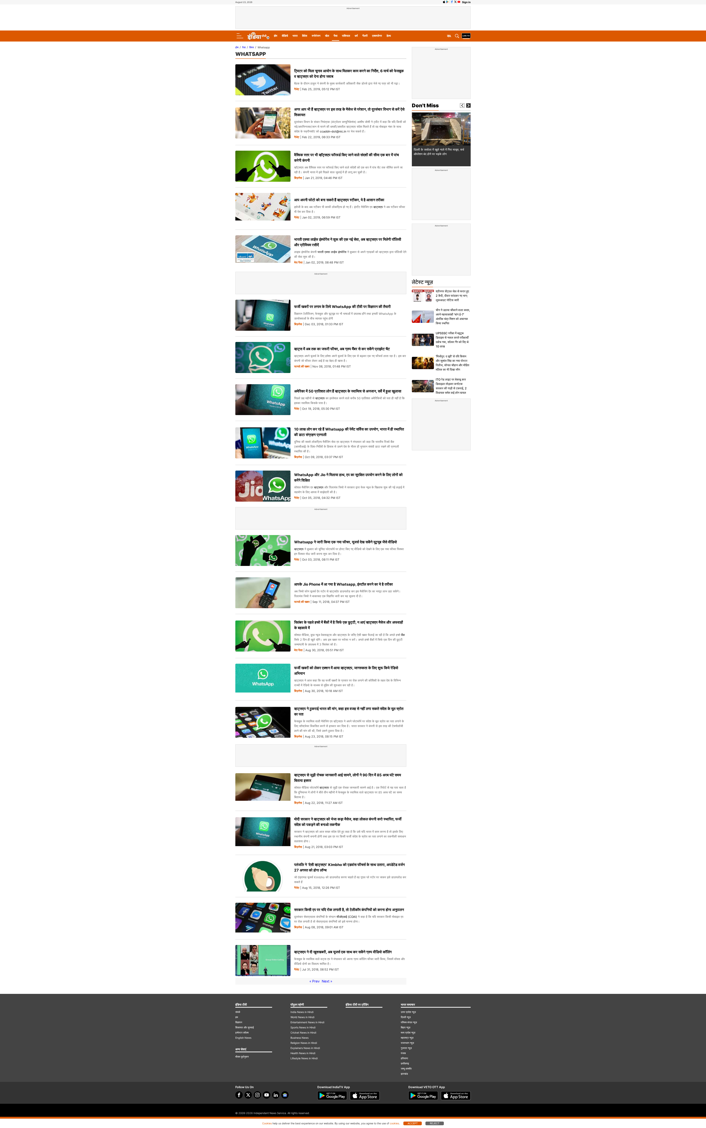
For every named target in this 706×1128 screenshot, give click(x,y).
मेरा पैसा (298, 262)
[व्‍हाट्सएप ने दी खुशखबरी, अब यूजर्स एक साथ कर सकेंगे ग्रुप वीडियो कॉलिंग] (262, 960)
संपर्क (237, 1012)
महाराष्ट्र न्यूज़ (407, 1037)
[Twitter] (248, 1095)
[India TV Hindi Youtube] (459, 2)
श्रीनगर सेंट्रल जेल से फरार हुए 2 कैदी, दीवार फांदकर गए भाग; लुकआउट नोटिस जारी (452, 295)
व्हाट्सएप (378, 207)
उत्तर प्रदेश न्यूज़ (408, 1012)
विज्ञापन (238, 1022)
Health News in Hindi (302, 1053)
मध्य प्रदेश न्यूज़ (408, 1032)
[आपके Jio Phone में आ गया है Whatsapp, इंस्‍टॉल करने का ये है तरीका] (262, 592)
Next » (327, 981)
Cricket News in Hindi (303, 1032)
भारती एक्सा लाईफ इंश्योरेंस (332, 252)
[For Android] (423, 1095)
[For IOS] (456, 1095)
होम (275, 35)
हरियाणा (404, 1058)
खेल (327, 35)
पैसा (335, 35)
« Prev (314, 981)
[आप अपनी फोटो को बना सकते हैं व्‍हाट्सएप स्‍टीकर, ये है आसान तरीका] (262, 208)
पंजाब (403, 1053)
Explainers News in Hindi (305, 1048)
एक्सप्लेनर (377, 35)
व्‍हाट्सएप (320, 398)
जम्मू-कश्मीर (406, 1068)
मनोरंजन (316, 35)
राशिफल (346, 35)
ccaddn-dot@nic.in (333, 131)
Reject (434, 1123)
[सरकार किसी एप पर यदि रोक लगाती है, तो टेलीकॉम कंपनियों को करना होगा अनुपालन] (262, 918)
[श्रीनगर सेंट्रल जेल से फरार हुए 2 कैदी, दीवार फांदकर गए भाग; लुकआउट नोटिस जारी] (423, 296)
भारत (295, 35)
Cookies (267, 1123)
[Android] (447, 2)
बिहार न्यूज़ (405, 1027)
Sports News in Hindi (302, 1027)
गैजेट (296, 89)
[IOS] (444, 2)
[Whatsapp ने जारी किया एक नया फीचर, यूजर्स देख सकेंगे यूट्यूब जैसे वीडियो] (262, 550)
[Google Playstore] (332, 1095)
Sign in (466, 2)
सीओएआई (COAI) (346, 917)
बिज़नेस (298, 178)
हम (236, 1017)
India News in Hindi (301, 1012)
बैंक (403, 635)
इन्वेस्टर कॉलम (242, 1032)
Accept (413, 1123)
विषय (251, 47)
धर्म (356, 35)
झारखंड (404, 1073)
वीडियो (285, 35)
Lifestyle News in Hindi (304, 1058)
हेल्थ (389, 35)
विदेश (304, 35)
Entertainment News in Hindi (307, 1022)
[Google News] (285, 1095)
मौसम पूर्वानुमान (242, 1056)
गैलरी (365, 35)
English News (243, 1037)
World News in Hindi (302, 1017)
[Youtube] (266, 1095)
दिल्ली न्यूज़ (406, 1017)
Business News (299, 1037)
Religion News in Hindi (303, 1042)
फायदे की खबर (302, 366)
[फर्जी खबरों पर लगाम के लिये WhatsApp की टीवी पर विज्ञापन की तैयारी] (262, 315)
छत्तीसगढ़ (405, 1063)
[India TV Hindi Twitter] (455, 2)
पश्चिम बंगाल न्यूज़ (409, 1022)
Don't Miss (425, 105)
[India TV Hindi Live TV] (466, 36)
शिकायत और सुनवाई (244, 1027)
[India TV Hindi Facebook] (452, 2)
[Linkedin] (275, 1095)
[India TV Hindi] (258, 36)
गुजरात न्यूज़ (406, 1048)
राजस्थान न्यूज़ (407, 1042)
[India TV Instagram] (257, 1095)
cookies (394, 1123)
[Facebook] (239, 1095)
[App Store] (365, 1095)
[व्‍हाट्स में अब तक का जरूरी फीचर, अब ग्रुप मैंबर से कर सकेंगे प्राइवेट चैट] (262, 357)
